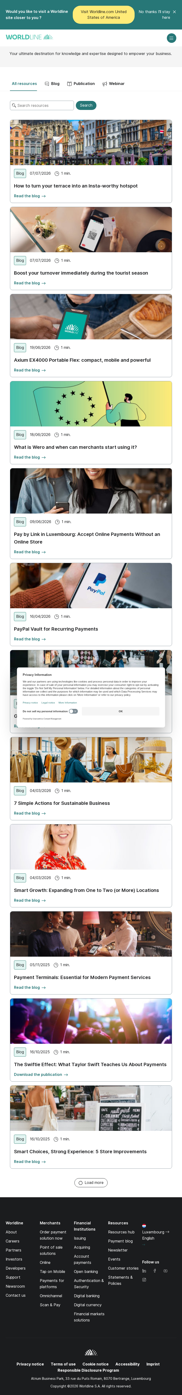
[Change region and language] (143, 1245)
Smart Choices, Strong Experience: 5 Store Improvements (80, 1151)
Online (45, 1262)
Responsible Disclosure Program (88, 1370)
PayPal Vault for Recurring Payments (56, 629)
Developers (16, 1268)
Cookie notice (95, 1364)
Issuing (80, 1238)
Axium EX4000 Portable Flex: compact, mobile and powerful (82, 360)
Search (86, 105)
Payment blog (120, 1241)
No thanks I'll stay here (154, 15)
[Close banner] (174, 15)
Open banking (86, 1271)
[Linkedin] (144, 1271)
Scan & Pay (50, 1305)
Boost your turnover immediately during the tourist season (81, 273)
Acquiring (82, 1247)
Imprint (153, 1364)
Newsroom (15, 1286)
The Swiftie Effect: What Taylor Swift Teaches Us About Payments (90, 1064)
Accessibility (127, 1364)
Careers (12, 1241)
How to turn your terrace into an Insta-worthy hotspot (76, 186)
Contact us (16, 1295)
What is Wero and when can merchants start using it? (75, 447)
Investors (14, 1259)
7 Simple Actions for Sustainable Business (62, 803)
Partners (13, 1250)
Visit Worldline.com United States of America (104, 15)
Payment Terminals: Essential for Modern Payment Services (82, 977)
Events (114, 1259)
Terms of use (63, 1364)
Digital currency (88, 1305)
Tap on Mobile (52, 1271)
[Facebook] (155, 1271)
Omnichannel (51, 1296)
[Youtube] (165, 1271)
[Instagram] (144, 1280)
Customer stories (123, 1268)
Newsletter (118, 1250)
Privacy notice (30, 1364)
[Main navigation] (171, 38)
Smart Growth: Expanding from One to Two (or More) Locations (86, 890)
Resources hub (121, 1232)
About (11, 1232)
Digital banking (87, 1296)
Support (13, 1277)
